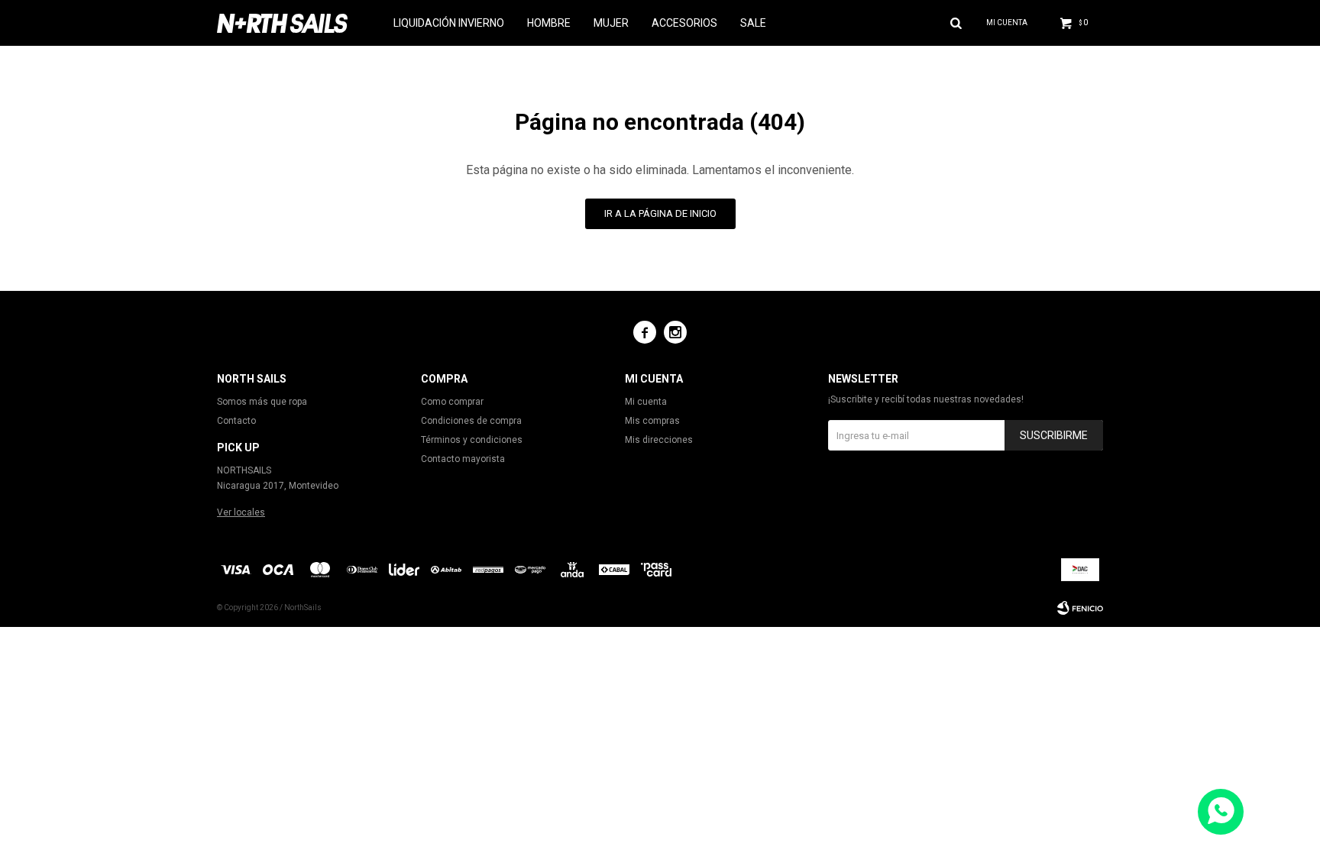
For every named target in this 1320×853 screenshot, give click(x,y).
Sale (753, 23)
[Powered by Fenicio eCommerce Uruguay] (1080, 607)
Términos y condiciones (471, 440)
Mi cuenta (646, 401)
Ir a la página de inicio (660, 213)
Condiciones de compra (471, 420)
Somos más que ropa (262, 401)
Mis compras (652, 420)
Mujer (611, 23)
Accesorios (684, 23)
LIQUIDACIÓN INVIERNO (448, 23)
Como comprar (452, 401)
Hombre (549, 23)
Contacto (236, 420)
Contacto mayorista (463, 459)
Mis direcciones (659, 440)
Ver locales (241, 512)
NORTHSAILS (244, 470)
